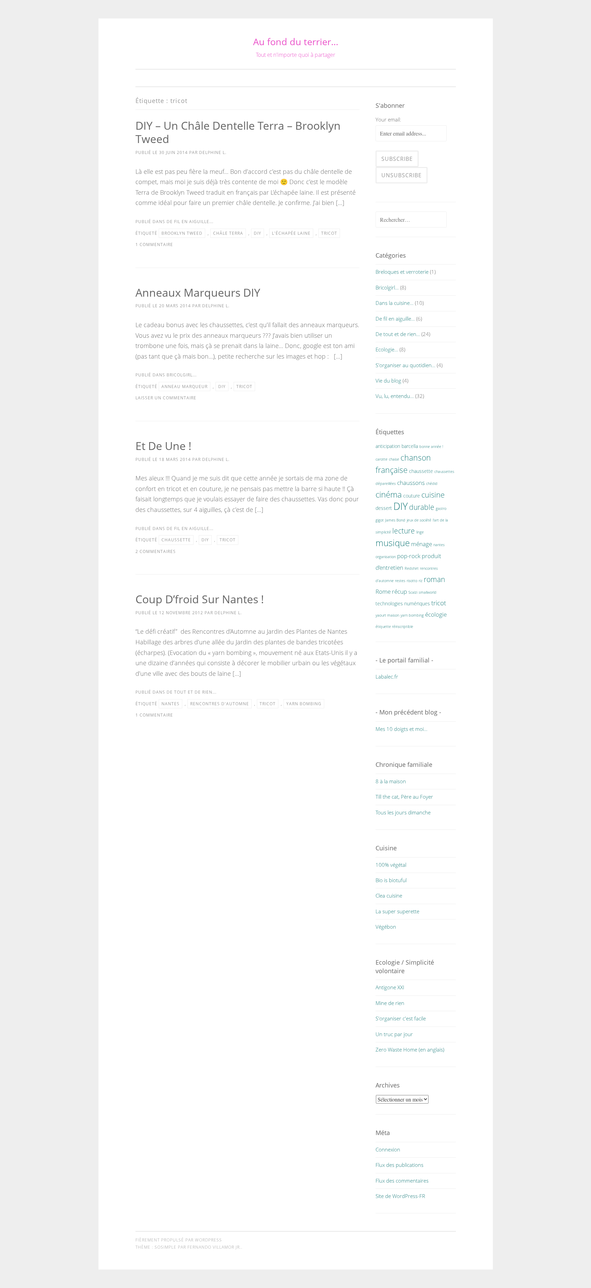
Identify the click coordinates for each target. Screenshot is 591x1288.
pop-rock (408, 556)
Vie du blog (388, 380)
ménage (421, 544)
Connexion (388, 1149)
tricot (329, 233)
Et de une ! (163, 445)
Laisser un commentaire (165, 398)
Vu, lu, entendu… (395, 395)
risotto (412, 580)
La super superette (397, 911)
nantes (170, 704)
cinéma (389, 494)
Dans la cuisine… (394, 302)
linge (420, 532)
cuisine (433, 494)
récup (399, 591)
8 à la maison (391, 781)
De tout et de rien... (191, 692)
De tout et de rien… (398, 334)
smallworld (427, 592)
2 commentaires (155, 551)
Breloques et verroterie (402, 271)
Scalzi (412, 592)
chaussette (176, 540)
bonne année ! (431, 446)
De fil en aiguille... (190, 221)
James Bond (395, 520)
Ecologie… (387, 349)
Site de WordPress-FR (400, 1196)
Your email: (388, 119)
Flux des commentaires (402, 1180)
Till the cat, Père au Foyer (404, 796)
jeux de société (419, 520)
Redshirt (412, 568)
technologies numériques (403, 603)
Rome (383, 591)
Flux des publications (399, 1164)
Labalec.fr (387, 676)
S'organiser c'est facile (401, 1018)
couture (411, 495)
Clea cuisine (389, 895)
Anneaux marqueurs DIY (197, 292)
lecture (403, 531)
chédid (431, 483)
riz (420, 580)
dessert (384, 508)
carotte (382, 459)
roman (434, 579)
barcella (410, 446)
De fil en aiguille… (395, 318)
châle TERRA (228, 233)
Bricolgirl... (182, 375)
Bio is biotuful (391, 880)
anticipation (388, 446)
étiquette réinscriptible (394, 626)
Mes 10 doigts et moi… (402, 728)
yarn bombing (303, 704)
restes (400, 580)
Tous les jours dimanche (403, 812)
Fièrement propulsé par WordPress (178, 1240)
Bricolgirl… (387, 287)
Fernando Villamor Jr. (214, 1247)
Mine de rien (390, 1003)
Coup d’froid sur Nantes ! (199, 599)
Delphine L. (212, 152)
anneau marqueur (184, 386)
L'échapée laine (291, 233)
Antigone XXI (390, 987)
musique (393, 543)
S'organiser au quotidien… (405, 365)
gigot (380, 520)
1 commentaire (154, 244)
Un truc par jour (394, 1034)
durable (421, 507)
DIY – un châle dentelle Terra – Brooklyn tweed (238, 132)
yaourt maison (387, 615)
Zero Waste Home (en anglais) (410, 1049)
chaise (394, 459)
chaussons (411, 483)
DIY (257, 233)
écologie (436, 614)
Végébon (386, 926)
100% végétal (391, 864)
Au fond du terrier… (295, 41)
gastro (441, 508)
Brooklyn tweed (181, 233)
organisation (386, 556)
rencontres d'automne (219, 704)
